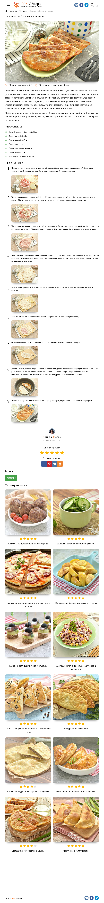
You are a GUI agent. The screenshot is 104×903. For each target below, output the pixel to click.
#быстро (11, 478)
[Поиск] (92, 5)
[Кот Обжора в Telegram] (86, 5)
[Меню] (8, 5)
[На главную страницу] (6, 11)
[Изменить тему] (97, 5)
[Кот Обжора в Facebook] (81, 5)
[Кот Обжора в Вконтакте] (76, 5)
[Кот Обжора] (16, 5)
